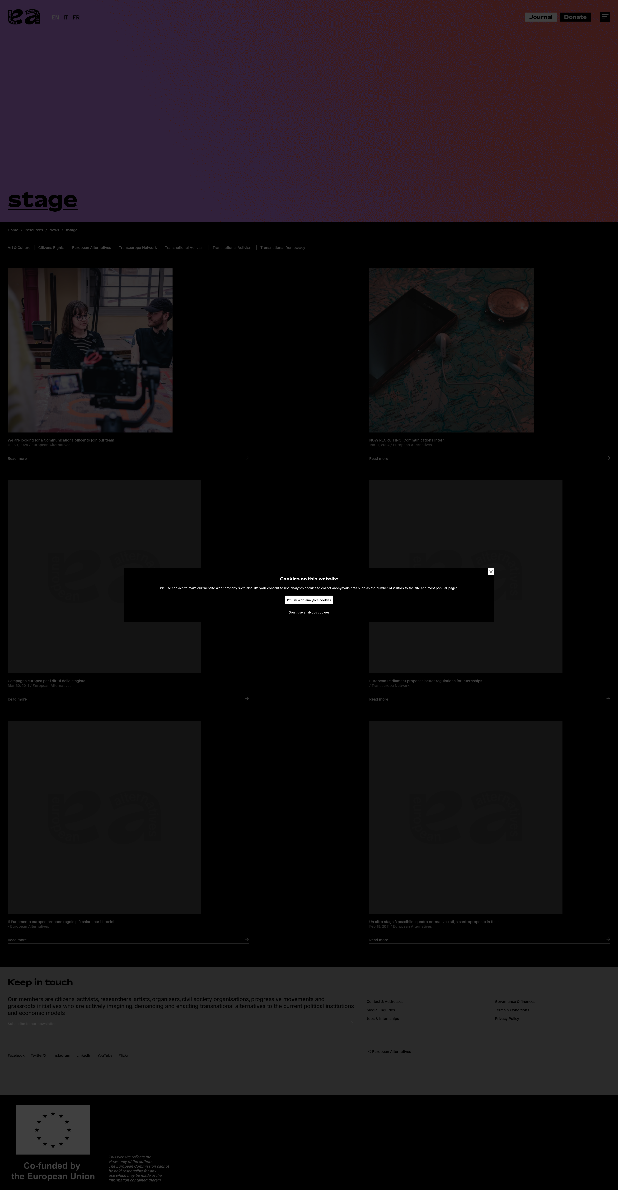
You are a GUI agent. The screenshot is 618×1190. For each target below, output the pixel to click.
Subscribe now (266, 607)
